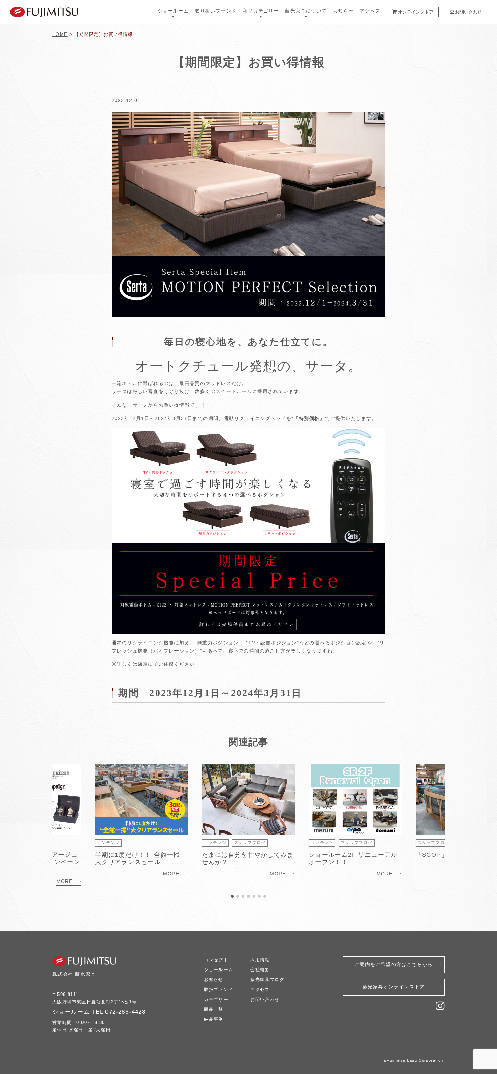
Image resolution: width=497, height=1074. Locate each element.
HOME (60, 34)
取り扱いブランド (215, 11)
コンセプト (216, 959)
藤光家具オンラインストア (393, 986)
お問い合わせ (468, 12)
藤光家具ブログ (267, 979)
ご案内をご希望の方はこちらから (394, 964)
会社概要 (260, 969)
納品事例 (213, 1019)
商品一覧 (213, 1009)
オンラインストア (415, 12)
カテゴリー (216, 999)
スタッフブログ (250, 842)
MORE (64, 881)
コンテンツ (108, 842)
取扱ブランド (218, 989)
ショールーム (218, 969)
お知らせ (343, 11)
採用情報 (260, 959)
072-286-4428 (125, 1012)
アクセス (370, 11)
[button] (232, 896)
